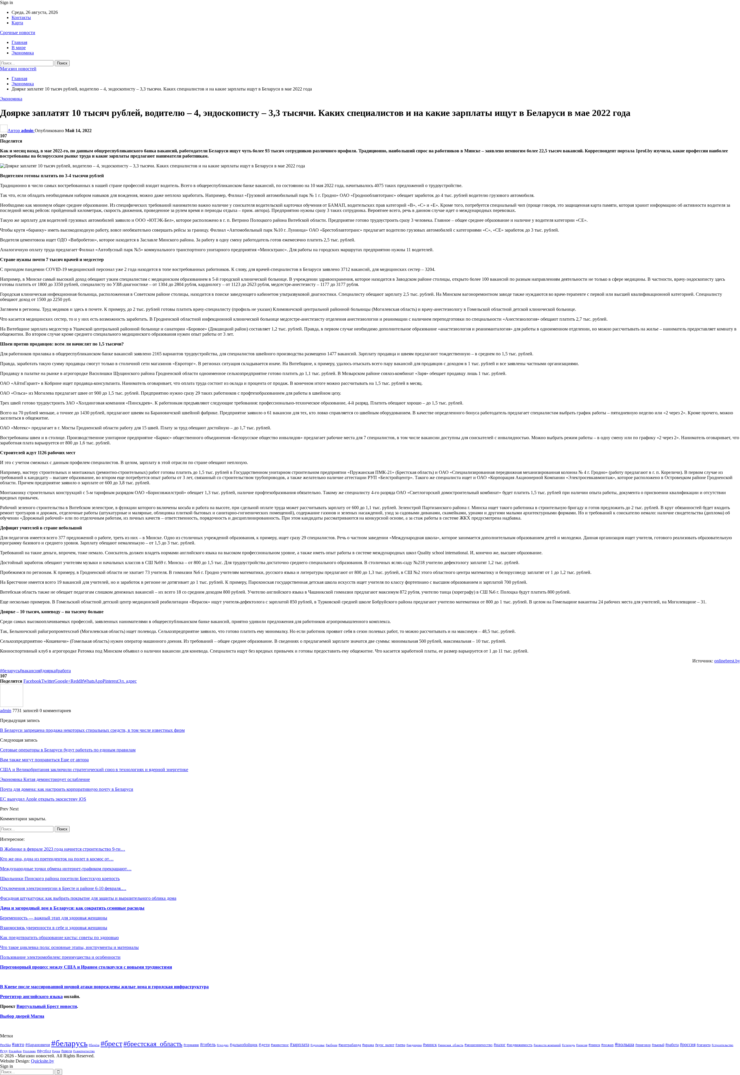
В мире (19, 47)
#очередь (568, 1045)
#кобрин (331, 1045)
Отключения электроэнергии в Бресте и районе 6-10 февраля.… (63, 888)
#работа (63, 670)
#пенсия (581, 1045)
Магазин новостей (18, 68)
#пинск (594, 1045)
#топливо (29, 1051)
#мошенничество (479, 1045)
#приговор (643, 1045)
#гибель (208, 1044)
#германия (191, 1045)
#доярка (48, 670)
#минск (430, 1044)
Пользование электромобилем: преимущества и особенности (60, 957)
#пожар (607, 1045)
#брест (111, 1043)
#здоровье (317, 1045)
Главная (19, 42)
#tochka (5, 1045)
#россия (687, 1044)
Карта (17, 22)
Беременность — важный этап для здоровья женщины (53, 917)
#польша (624, 1044)
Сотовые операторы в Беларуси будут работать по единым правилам (68, 749)
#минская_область (450, 1045)
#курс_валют (384, 1045)
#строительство (722, 1045)
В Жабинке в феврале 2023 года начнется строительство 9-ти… (62, 849)
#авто (18, 1044)
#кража (368, 1045)
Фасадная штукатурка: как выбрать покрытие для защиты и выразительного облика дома (88, 898)
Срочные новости (17, 32)
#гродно (223, 1045)
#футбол (44, 1051)
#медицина (414, 1045)
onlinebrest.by (727, 660)
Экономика (23, 52)
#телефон (15, 1051)
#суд (4, 1051)
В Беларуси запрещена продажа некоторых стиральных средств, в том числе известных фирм (92, 730)
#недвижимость (519, 1045)
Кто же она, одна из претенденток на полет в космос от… (57, 858)
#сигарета (704, 1045)
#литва (400, 1045)
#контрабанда (349, 1045)
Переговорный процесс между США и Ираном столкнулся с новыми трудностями (86, 967)
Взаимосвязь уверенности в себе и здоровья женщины (53, 927)
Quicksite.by (42, 1061)
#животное (280, 1045)
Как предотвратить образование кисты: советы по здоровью (59, 937)
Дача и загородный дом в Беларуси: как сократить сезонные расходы (72, 908)
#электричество (84, 1051)
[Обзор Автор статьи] (11, 705)
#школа (66, 1051)
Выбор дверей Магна (22, 1016)
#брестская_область (152, 1044)
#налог (500, 1044)
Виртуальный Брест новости (46, 1006)
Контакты (21, 17)
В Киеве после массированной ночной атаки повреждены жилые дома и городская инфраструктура (104, 986)
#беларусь (10, 670)
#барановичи (37, 1044)
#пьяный (658, 1045)
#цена (56, 1051)
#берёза (94, 1045)
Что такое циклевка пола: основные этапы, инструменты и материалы (69, 947)
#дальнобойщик (244, 1044)
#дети (264, 1044)
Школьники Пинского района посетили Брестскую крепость (60, 878)
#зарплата (299, 1044)
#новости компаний (547, 1045)
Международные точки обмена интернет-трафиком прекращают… (66, 868)
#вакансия (30, 670)
